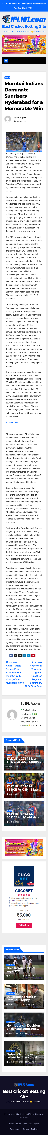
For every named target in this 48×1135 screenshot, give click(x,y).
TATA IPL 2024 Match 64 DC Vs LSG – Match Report (23, 762)
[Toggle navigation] (26, 60)
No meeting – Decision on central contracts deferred (23, 1029)
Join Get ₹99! (12, 422)
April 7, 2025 (15, 976)
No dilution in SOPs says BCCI (20, 969)
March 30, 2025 (16, 1033)
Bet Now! (34, 1129)
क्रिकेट (36, 1124)
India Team (11, 964)
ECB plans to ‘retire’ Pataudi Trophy (21, 998)
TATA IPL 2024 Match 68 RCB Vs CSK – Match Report (24, 790)
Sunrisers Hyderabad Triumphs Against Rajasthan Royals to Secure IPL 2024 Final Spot (33, 674)
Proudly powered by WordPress (16, 1114)
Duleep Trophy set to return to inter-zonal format (22, 1057)
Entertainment (15, 1129)
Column (26, 1129)
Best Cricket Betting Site (24, 26)
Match (7, 77)
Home (11, 1124)
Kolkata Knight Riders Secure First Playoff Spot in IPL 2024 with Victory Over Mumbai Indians (15, 672)
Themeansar (23, 1117)
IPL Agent (21, 118)
